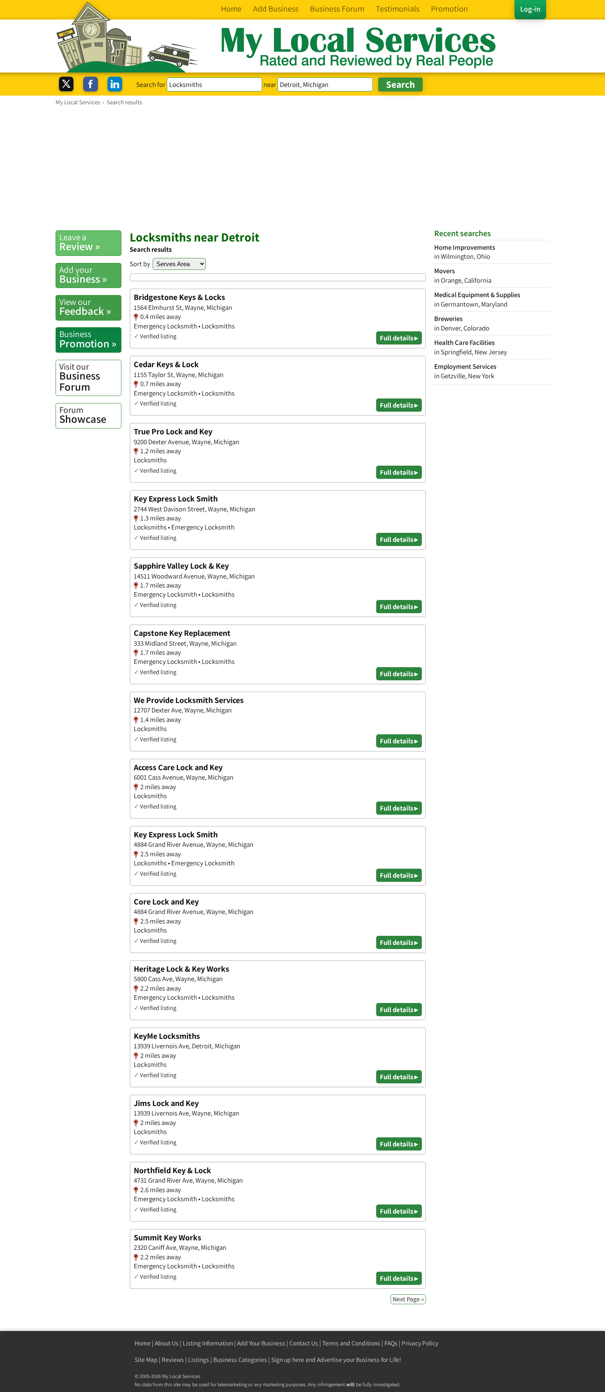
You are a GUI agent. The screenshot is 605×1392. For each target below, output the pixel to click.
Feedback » (85, 307)
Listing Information (208, 1343)
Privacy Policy (420, 1343)
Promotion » (87, 339)
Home (143, 1343)
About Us (167, 1343)
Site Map (146, 1360)
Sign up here (287, 1360)
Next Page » (408, 1299)
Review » (79, 242)
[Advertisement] (302, 167)
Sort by (140, 263)
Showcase (82, 415)
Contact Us (303, 1343)
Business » (83, 275)
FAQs (391, 1343)
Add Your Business (261, 1343)
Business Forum (79, 377)
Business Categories (240, 1360)
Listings (198, 1360)
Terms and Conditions (351, 1343)
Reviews (173, 1360)
